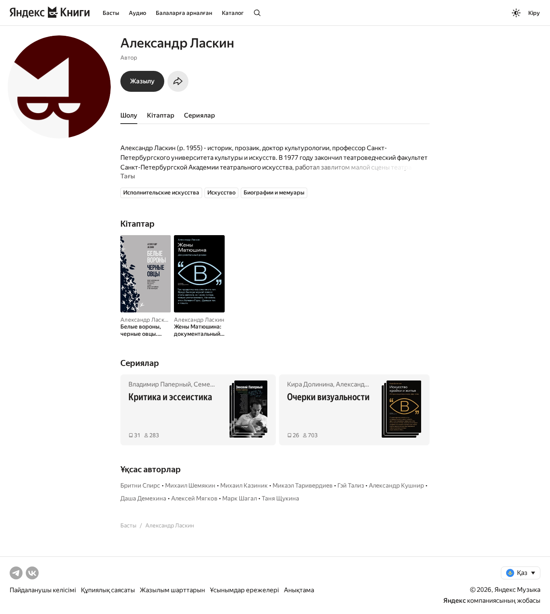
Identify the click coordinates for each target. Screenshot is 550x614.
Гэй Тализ (350, 485)
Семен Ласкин (215, 384)
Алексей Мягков (194, 498)
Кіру (534, 13)
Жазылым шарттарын (172, 590)
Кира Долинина (310, 384)
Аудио (137, 13)
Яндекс (454, 600)
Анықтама (299, 590)
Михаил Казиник (244, 485)
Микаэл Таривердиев (303, 485)
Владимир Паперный (159, 384)
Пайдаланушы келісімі (43, 590)
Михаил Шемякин (190, 485)
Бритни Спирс (140, 485)
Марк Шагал (239, 498)
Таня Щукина (280, 498)
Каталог (233, 13)
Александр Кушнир (396, 485)
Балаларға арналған (184, 13)
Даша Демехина (143, 498)
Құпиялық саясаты (108, 590)
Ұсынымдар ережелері (244, 590)
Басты (111, 13)
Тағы (127, 176)
